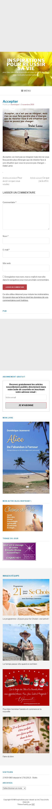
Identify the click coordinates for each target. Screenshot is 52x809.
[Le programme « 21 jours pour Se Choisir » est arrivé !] (26, 615)
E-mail (6, 250)
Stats (34, 777)
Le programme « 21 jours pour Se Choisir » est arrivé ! (26, 619)
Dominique (15, 105)
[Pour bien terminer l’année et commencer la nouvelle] (26, 705)
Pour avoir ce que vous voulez (12, 181)
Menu (27, 90)
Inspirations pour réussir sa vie (26, 64)
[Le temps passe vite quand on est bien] (26, 660)
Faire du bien (8, 756)
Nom (5, 236)
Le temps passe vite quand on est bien (20, 664)
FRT (33, 804)
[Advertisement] (26, 26)
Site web (7, 263)
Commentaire (9, 202)
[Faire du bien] (26, 752)
